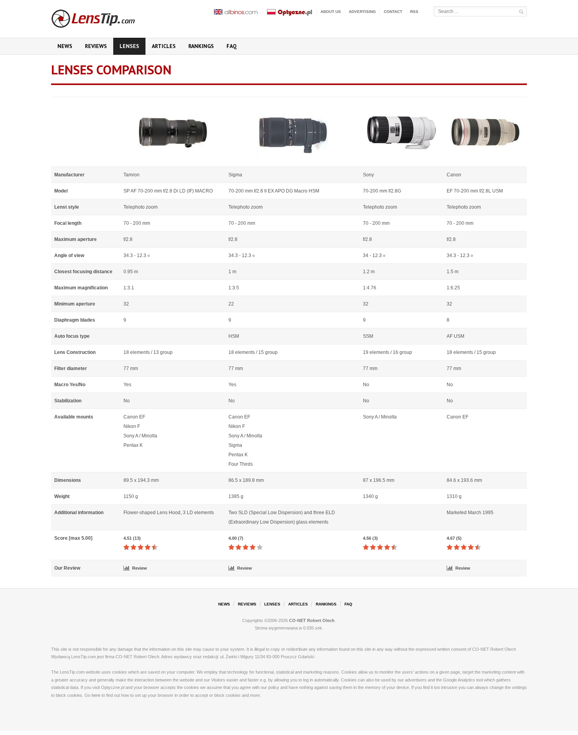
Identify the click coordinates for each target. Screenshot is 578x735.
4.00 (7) (235, 538)
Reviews (96, 46)
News (64, 46)
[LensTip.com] (103, 17)
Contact (393, 11)
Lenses (129, 46)
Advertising (362, 11)
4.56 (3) (370, 538)
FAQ (231, 46)
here (96, 695)
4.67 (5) (454, 538)
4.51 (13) (132, 538)
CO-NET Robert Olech (312, 620)
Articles (164, 46)
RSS (414, 11)
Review (139, 568)
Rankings (201, 46)
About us (330, 11)
